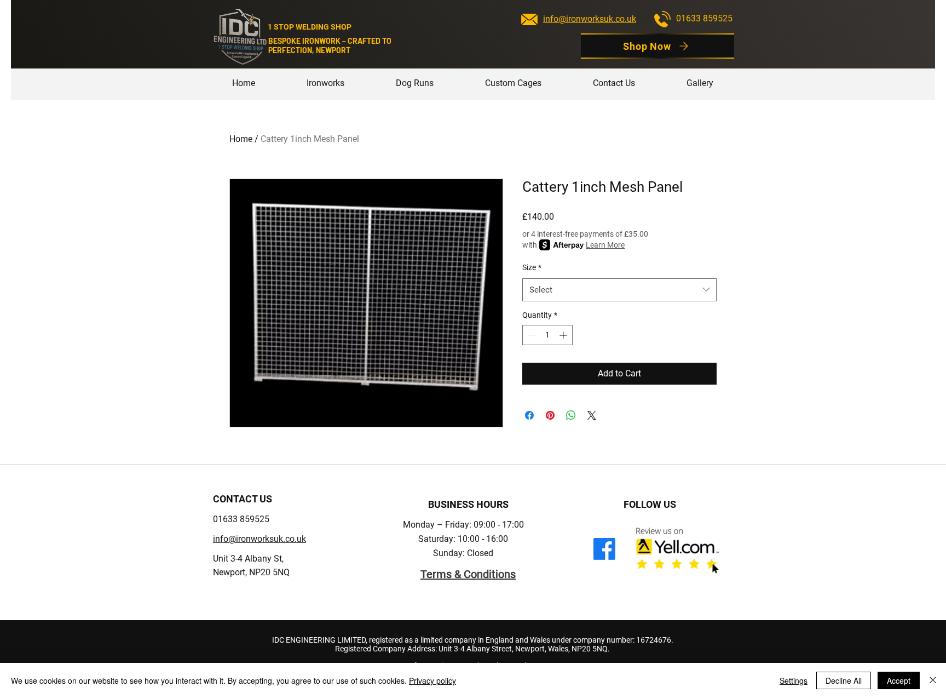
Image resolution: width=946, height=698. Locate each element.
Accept (898, 680)
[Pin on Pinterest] (550, 415)
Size (531, 267)
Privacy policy (432, 680)
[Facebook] (604, 549)
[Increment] (564, 335)
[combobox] (619, 289)
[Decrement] (531, 335)
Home (240, 139)
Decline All (844, 680)
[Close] (932, 680)
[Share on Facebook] (529, 415)
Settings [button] (793, 680)
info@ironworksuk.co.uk (589, 19)
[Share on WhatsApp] (571, 415)
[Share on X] (591, 415)
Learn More (605, 245)
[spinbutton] (547, 335)
